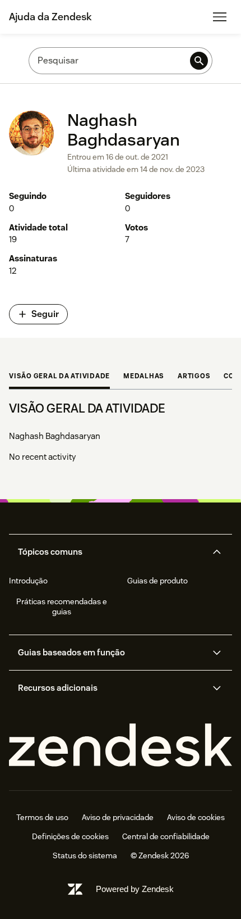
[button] (111, 552)
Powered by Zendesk (135, 889)
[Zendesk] (120, 745)
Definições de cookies (70, 836)
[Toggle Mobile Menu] (219, 16)
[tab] (59, 377)
